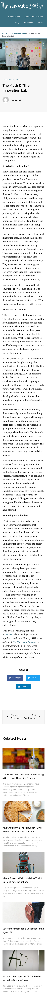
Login (40, 22)
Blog (17, 22)
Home (4, 33)
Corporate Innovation (17, 33)
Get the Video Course (34, 17)
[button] (15, 678)
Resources (28, 22)
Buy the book (14, 17)
